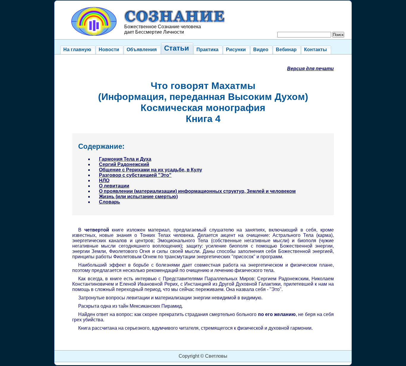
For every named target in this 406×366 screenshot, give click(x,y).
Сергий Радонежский (124, 164)
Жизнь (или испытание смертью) (138, 196)
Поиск (338, 34)
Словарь (109, 201)
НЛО (104, 180)
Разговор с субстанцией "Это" (135, 175)
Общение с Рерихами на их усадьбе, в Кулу (150, 169)
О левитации (114, 185)
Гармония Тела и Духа (125, 159)
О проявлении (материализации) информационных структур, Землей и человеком (197, 191)
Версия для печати (310, 68)
